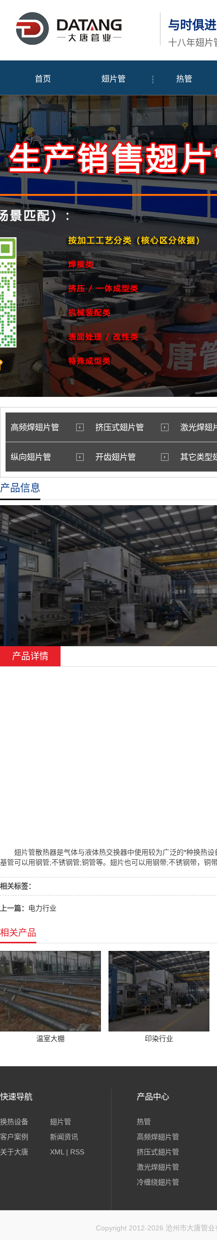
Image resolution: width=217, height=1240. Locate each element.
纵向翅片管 (31, 456)
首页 (43, 79)
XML (57, 1152)
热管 (144, 1122)
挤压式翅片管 (119, 427)
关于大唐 (14, 1152)
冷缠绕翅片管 (158, 1182)
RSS (77, 1152)
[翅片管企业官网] (77, 43)
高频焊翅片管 (35, 427)
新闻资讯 (64, 1137)
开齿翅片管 (115, 456)
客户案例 (14, 1137)
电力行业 (42, 908)
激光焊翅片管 (158, 1167)
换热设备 (14, 1122)
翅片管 (113, 79)
